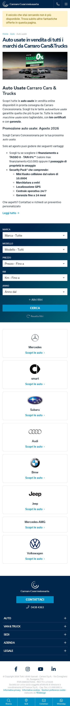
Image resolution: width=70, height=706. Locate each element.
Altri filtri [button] (36, 299)
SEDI (6, 634)
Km (4, 272)
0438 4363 (37, 607)
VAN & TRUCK (12, 626)
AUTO (7, 618)
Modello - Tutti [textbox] (14, 249)
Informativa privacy (12, 690)
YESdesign (41, 693)
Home (5, 34)
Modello (8, 244)
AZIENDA (9, 642)
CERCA (35, 308)
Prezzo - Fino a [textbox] (14, 263)
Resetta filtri (37, 316)
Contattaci (35, 599)
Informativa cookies (31, 690)
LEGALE (8, 650)
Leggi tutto (9, 213)
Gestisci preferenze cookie (53, 690)
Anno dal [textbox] (10, 291)
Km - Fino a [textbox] (12, 277)
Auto (12, 34)
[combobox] (35, 235)
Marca (6, 230)
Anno (6, 286)
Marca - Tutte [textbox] (13, 235)
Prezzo (7, 258)
